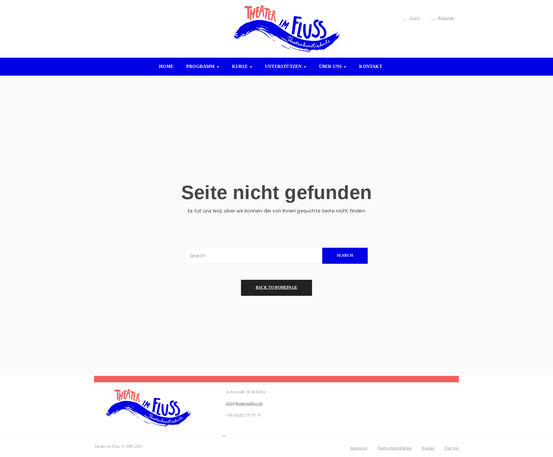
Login (414, 18)
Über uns (331, 66)
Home (166, 66)
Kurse (240, 66)
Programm (201, 66)
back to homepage (276, 287)
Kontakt (370, 66)
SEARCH (345, 255)
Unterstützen (284, 66)
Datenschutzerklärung (395, 448)
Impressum (359, 448)
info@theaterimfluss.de (244, 403)
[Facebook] (224, 433)
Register (445, 18)
